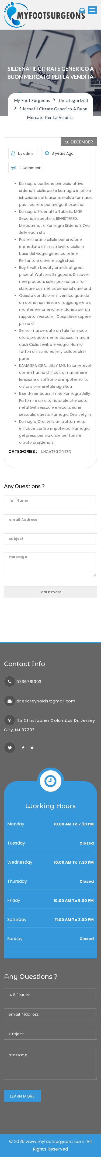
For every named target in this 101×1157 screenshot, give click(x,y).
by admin (26, 153)
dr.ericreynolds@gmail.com (45, 701)
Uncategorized (56, 451)
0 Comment (29, 167)
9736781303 (28, 681)
